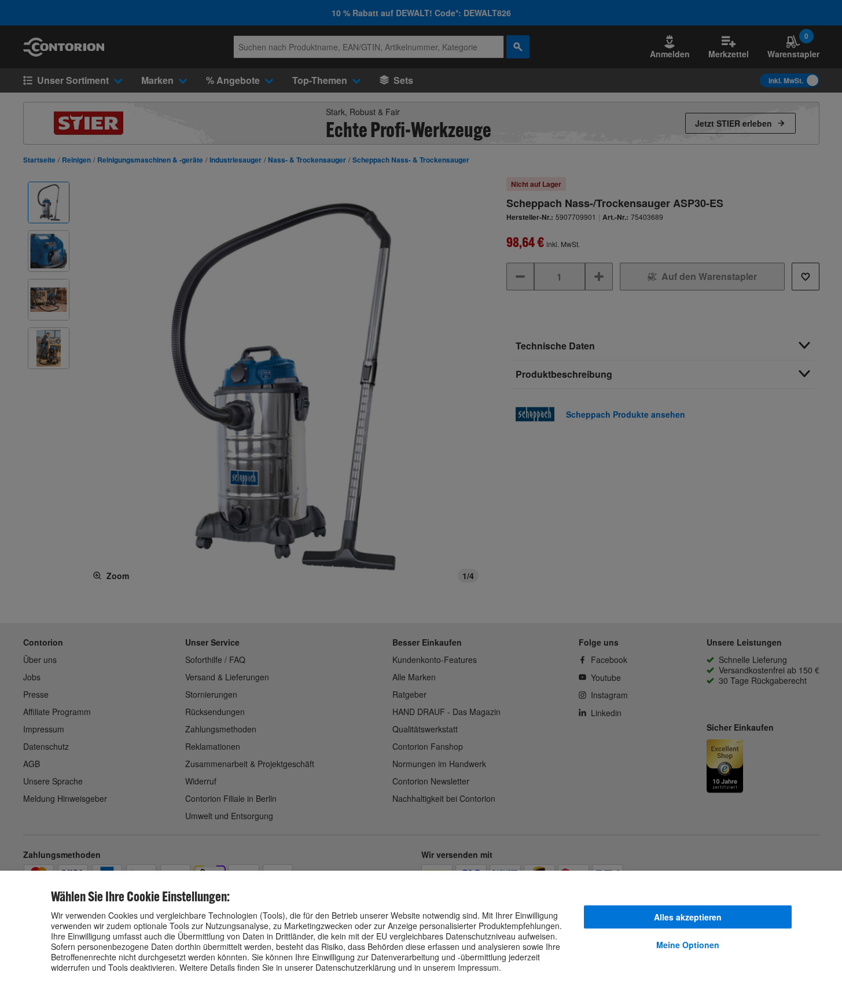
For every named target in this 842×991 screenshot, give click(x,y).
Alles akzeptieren (688, 917)
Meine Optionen (687, 945)
